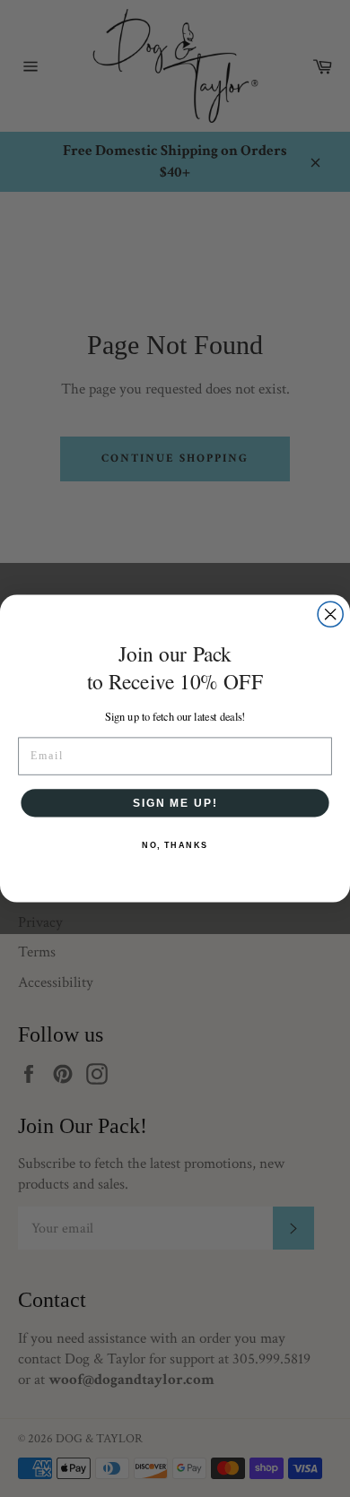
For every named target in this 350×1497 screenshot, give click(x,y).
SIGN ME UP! (175, 802)
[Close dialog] (330, 614)
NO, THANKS (175, 845)
